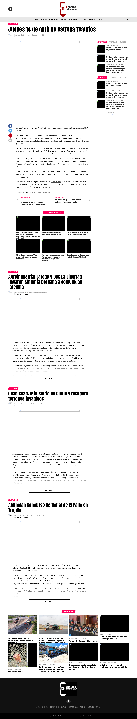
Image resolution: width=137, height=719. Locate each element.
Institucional (73, 19)
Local (36, 19)
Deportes (92, 19)
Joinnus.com (56, 182)
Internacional (53, 19)
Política (83, 19)
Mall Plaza (43, 192)
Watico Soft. (87, 716)
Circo (35, 192)
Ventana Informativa (23, 37)
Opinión (100, 19)
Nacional (44, 19)
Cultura (63, 19)
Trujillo (51, 192)
